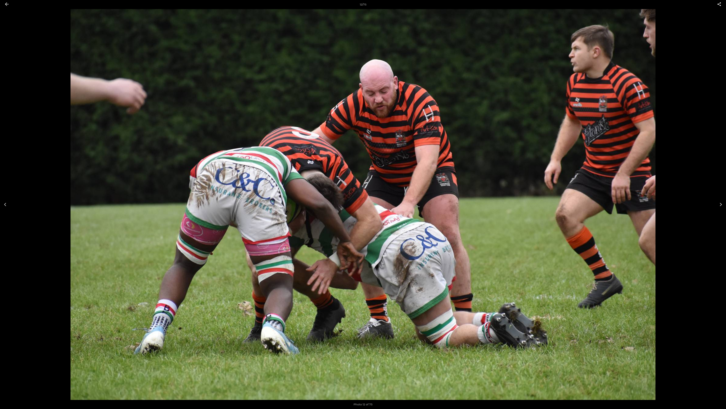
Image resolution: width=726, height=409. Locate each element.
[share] (719, 4)
